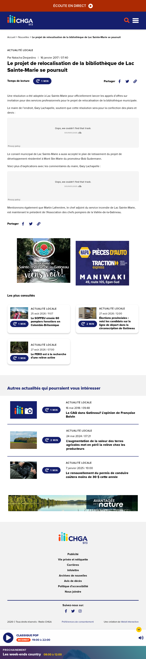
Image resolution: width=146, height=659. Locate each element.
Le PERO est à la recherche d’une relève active (48, 356)
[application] (141, 637)
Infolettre (73, 570)
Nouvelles (23, 37)
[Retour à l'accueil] (64, 20)
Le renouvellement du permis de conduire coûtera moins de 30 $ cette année (97, 475)
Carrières (73, 565)
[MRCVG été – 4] (73, 503)
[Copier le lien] (135, 81)
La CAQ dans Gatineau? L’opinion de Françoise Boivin (100, 415)
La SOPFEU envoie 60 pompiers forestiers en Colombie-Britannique (45, 322)
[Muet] (141, 638)
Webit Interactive (130, 621)
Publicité (73, 554)
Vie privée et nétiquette (73, 559)
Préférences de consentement (78, 621)
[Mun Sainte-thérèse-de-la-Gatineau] (43, 260)
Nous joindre (73, 591)
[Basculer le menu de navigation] (135, 21)
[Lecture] (8, 637)
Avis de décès (73, 581)
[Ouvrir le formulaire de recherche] (127, 20)
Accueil (11, 37)
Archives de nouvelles (73, 575)
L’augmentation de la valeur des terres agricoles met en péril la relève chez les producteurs (95, 445)
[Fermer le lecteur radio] (138, 629)
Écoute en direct (69, 6)
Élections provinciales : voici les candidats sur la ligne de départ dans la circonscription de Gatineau (117, 323)
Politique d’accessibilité (73, 586)
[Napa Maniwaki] (102, 263)
